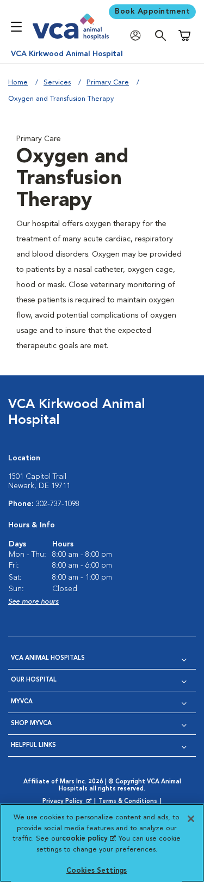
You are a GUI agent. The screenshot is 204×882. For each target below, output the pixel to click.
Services (57, 82)
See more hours (33, 601)
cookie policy (88, 838)
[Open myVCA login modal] (138, 36)
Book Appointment (152, 11)
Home (18, 82)
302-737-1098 (57, 504)
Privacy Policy (68, 802)
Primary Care (107, 82)
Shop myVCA (31, 724)
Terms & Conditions (127, 802)
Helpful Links (33, 746)
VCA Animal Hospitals (48, 658)
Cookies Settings (96, 870)
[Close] (191, 819)
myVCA (22, 702)
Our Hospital (34, 680)
